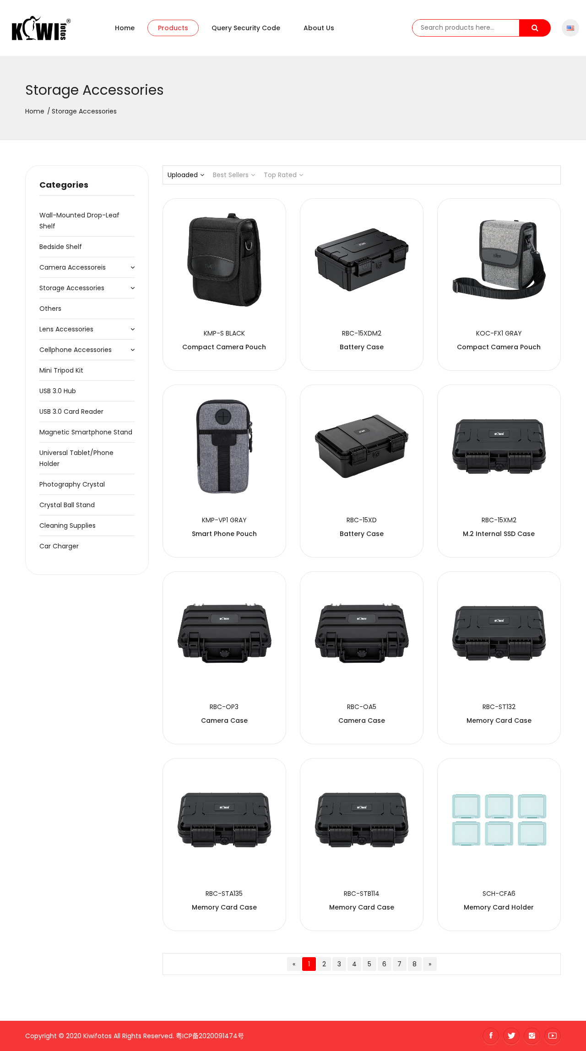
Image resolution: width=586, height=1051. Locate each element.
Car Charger (59, 546)
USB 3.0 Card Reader (71, 411)
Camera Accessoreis (72, 267)
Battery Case (362, 347)
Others (50, 308)
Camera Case (224, 720)
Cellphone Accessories (75, 349)
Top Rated (280, 174)
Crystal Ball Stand (67, 504)
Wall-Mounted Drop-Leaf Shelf (79, 221)
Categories (63, 184)
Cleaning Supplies (67, 525)
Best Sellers (231, 174)
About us (319, 28)
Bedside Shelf (60, 246)
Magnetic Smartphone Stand (85, 432)
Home (125, 28)
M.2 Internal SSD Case (499, 533)
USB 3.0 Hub (57, 390)
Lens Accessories (66, 329)
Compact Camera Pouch (224, 347)
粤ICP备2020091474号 (210, 1035)
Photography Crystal (72, 484)
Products (173, 28)
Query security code (246, 28)
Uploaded (183, 174)
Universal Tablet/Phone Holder (76, 458)
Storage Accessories (71, 288)
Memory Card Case (499, 720)
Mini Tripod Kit (61, 370)
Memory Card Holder (499, 907)
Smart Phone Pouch (224, 533)
